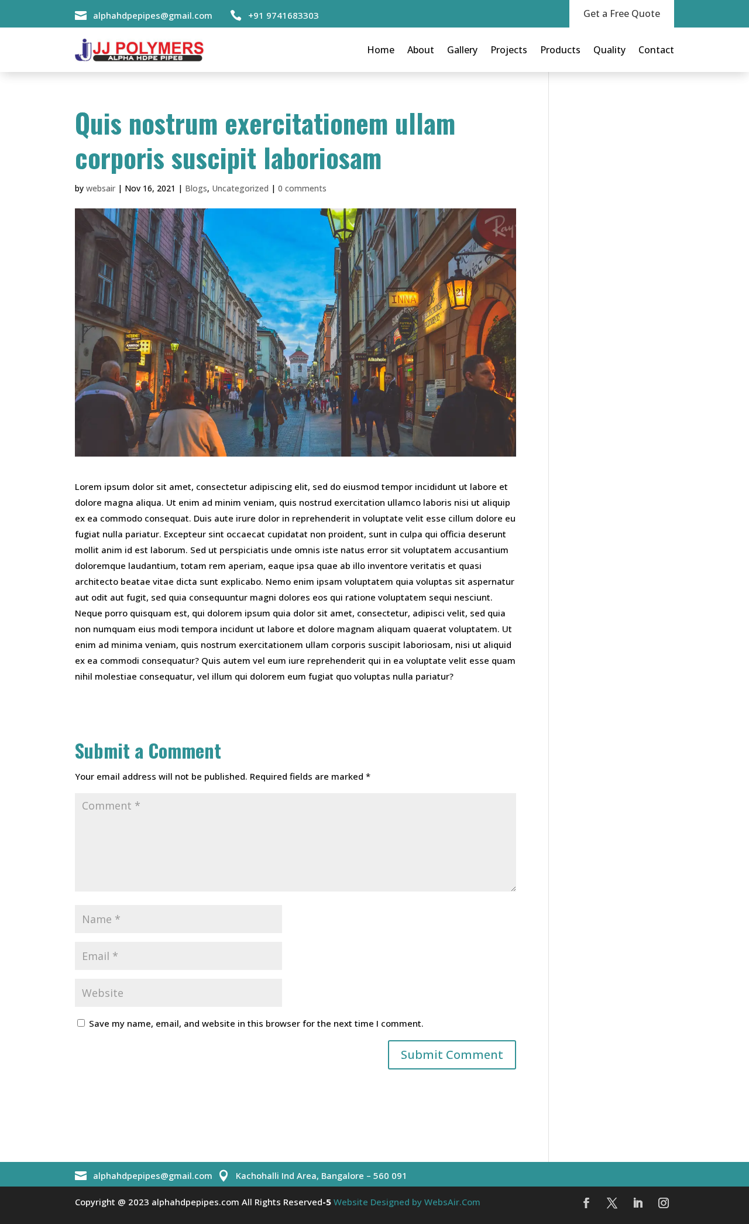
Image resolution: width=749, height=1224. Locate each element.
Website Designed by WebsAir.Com (405, 1202)
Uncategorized (240, 188)
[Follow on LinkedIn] (637, 1202)
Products (560, 49)
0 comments (302, 188)
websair (100, 188)
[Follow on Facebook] (586, 1202)
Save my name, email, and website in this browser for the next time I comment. (256, 1023)
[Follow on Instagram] (663, 1202)
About (420, 49)
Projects (508, 49)
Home (380, 49)
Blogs (196, 188)
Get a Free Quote (621, 13)
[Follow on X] (612, 1202)
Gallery (462, 49)
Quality (609, 49)
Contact (656, 49)
